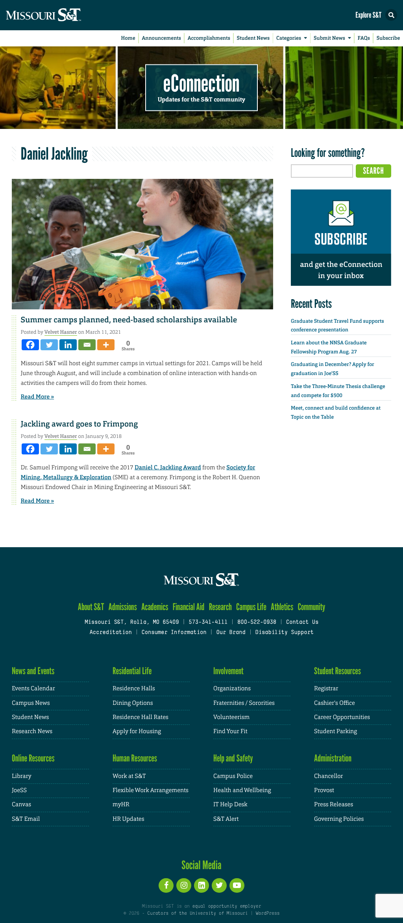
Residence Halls (134, 688)
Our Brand (230, 633)
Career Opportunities (342, 717)
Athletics (282, 606)
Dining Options (133, 703)
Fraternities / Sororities (244, 703)
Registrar (326, 688)
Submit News (329, 38)
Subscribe (388, 38)
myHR (121, 804)
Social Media (201, 865)
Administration (332, 758)
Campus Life (251, 606)
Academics (154, 606)
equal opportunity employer (226, 906)
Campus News (31, 703)
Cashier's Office (334, 703)
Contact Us (302, 622)
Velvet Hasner (60, 332)
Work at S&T (129, 776)
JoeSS (19, 790)
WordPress (267, 913)
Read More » (37, 397)
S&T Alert (225, 819)
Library (21, 776)
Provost (324, 790)
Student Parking (335, 731)
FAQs (364, 38)
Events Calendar (33, 688)
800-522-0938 (256, 622)
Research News (32, 731)
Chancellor (328, 776)
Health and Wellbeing (242, 790)
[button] (391, 15)
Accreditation (110, 633)
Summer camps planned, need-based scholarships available (129, 320)
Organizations (232, 688)
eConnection (201, 82)
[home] (59, 15)
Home (128, 38)
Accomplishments (209, 38)
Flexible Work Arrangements (151, 790)
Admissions (123, 606)
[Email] (87, 344)
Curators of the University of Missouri (197, 913)
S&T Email (26, 819)
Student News (253, 38)
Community (311, 606)
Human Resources (135, 758)
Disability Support (284, 633)
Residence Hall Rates (140, 717)
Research (220, 606)
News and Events (33, 671)
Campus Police (233, 776)
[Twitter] (49, 344)
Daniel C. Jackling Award (168, 467)
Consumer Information (173, 633)
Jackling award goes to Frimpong (79, 424)
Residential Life (132, 671)
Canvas (21, 804)
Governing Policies (339, 819)
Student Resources (337, 671)
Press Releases (333, 804)
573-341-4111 (208, 622)
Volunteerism (231, 717)
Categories (288, 38)
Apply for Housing (137, 731)
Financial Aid (189, 606)
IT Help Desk (230, 804)
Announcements (161, 38)
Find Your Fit (230, 731)
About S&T (91, 606)
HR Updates (128, 819)
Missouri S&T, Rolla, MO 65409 (132, 622)
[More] (106, 344)
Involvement (228, 671)
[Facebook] (30, 344)
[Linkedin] (68, 344)
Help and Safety (233, 758)
